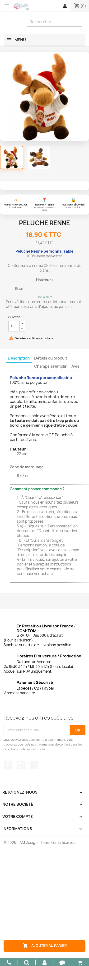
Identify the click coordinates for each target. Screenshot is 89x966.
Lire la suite (44, 297)
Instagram (21, 765)
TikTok (34, 765)
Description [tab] (19, 358)
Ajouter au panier (45, 945)
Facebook (8, 765)
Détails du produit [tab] (50, 358)
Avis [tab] (75, 366)
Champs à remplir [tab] (50, 366)
